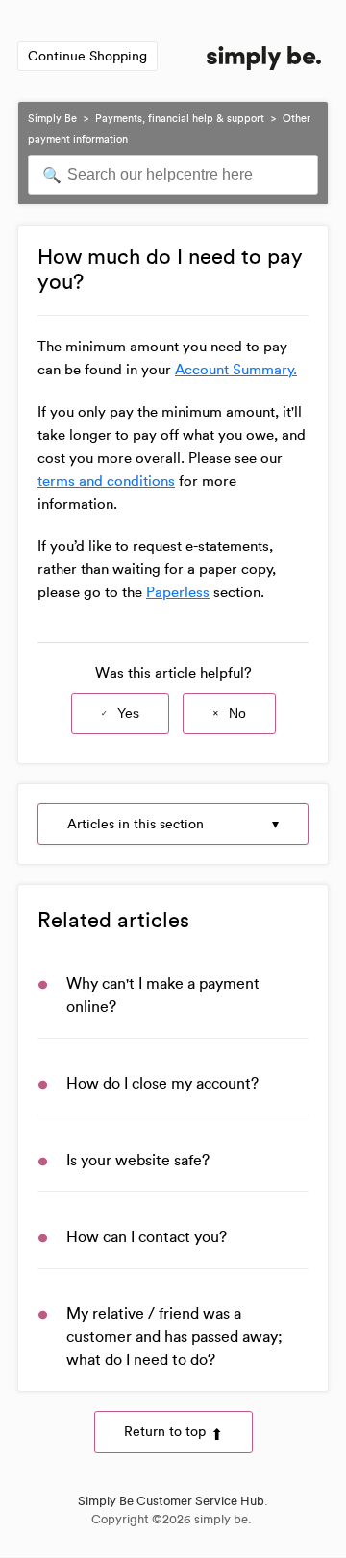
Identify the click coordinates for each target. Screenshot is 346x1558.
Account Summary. (236, 369)
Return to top (165, 1432)
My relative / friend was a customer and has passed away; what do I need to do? (174, 1337)
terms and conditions (106, 481)
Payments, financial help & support (179, 118)
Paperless (178, 592)
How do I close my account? (162, 1083)
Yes (128, 713)
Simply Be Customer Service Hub (171, 1501)
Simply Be (52, 118)
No (237, 713)
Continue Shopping (87, 56)
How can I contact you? (146, 1237)
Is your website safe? (138, 1160)
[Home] (264, 61)
